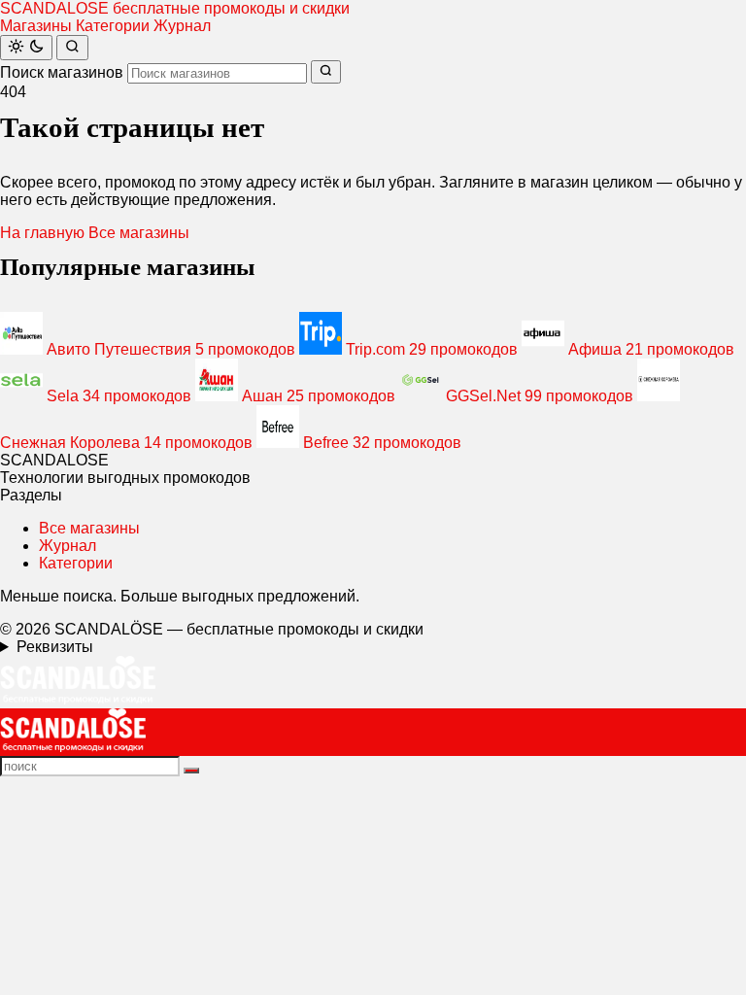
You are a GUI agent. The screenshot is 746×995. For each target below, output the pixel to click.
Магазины (36, 25)
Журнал (182, 25)
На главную (42, 232)
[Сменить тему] (26, 47)
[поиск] (191, 770)
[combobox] (217, 73)
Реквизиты (55, 646)
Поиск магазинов (61, 72)
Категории (113, 25)
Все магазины (138, 232)
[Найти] (72, 47)
